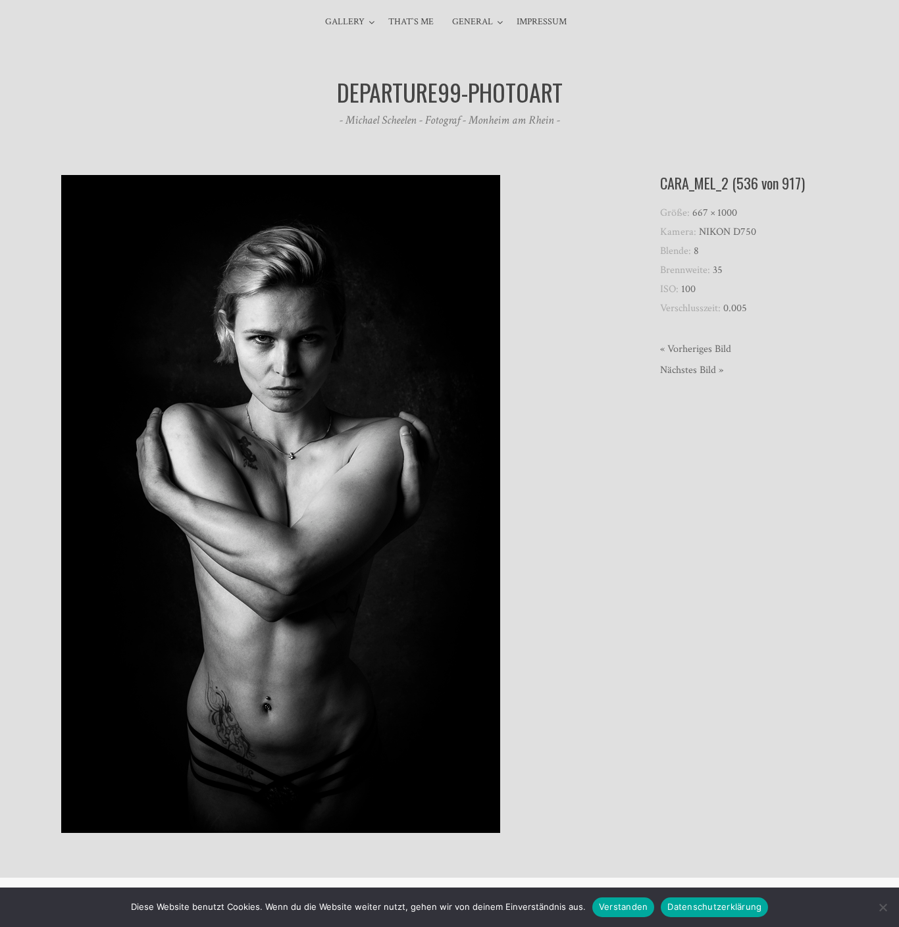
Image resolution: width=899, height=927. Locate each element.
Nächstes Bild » (691, 370)
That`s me (411, 22)
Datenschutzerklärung (714, 906)
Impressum (542, 22)
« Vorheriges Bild (695, 349)
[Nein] (882, 907)
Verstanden (623, 906)
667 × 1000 (714, 213)
